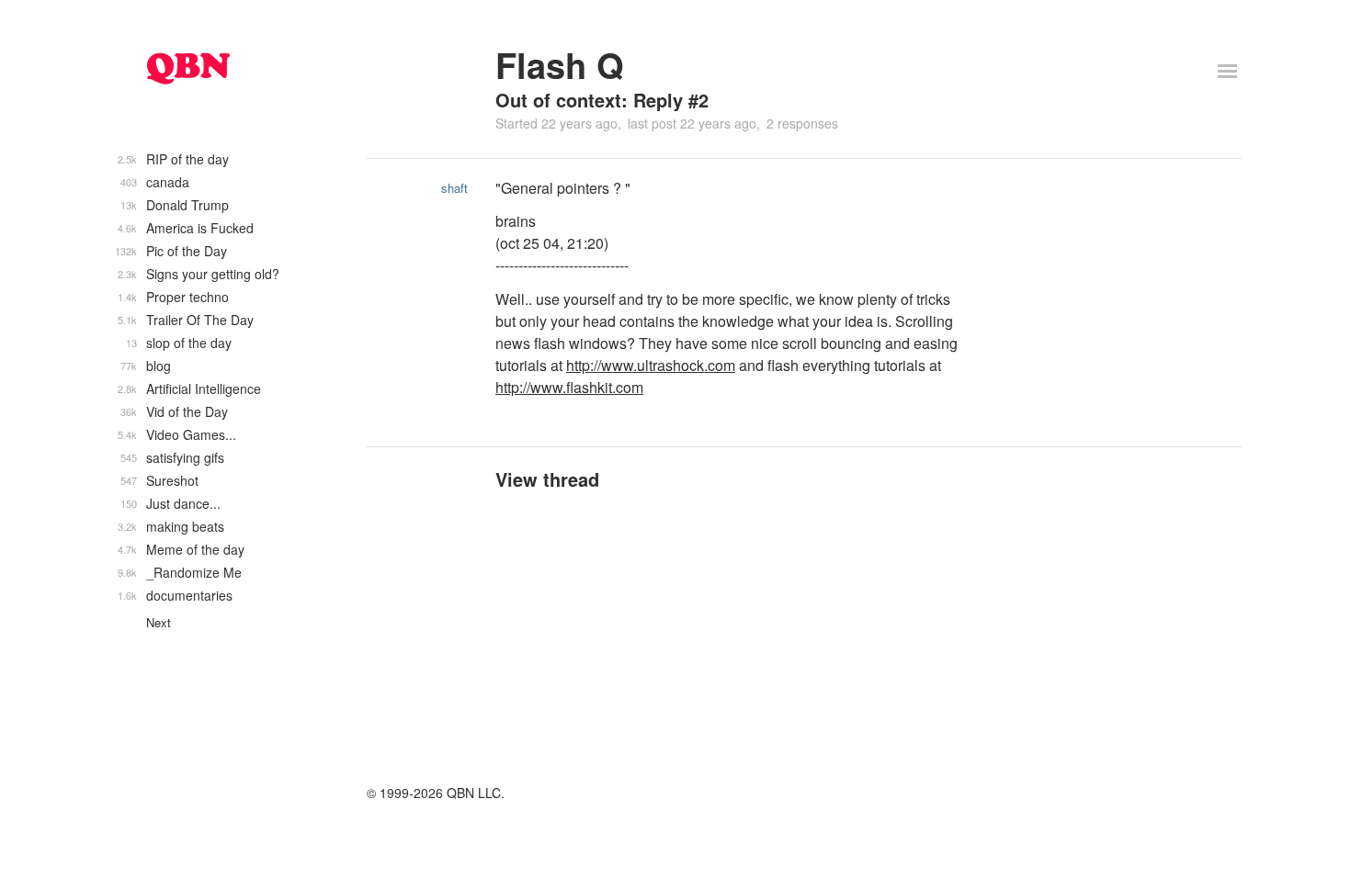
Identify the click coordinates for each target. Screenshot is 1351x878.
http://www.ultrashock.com (650, 365)
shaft (454, 188)
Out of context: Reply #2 (602, 99)
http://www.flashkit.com (569, 387)
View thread (547, 479)
